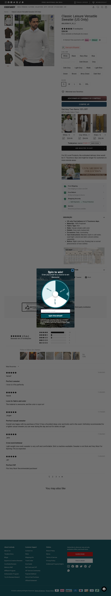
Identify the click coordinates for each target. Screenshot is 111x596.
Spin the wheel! (56, 316)
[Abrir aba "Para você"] (104, 589)
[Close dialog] (72, 270)
